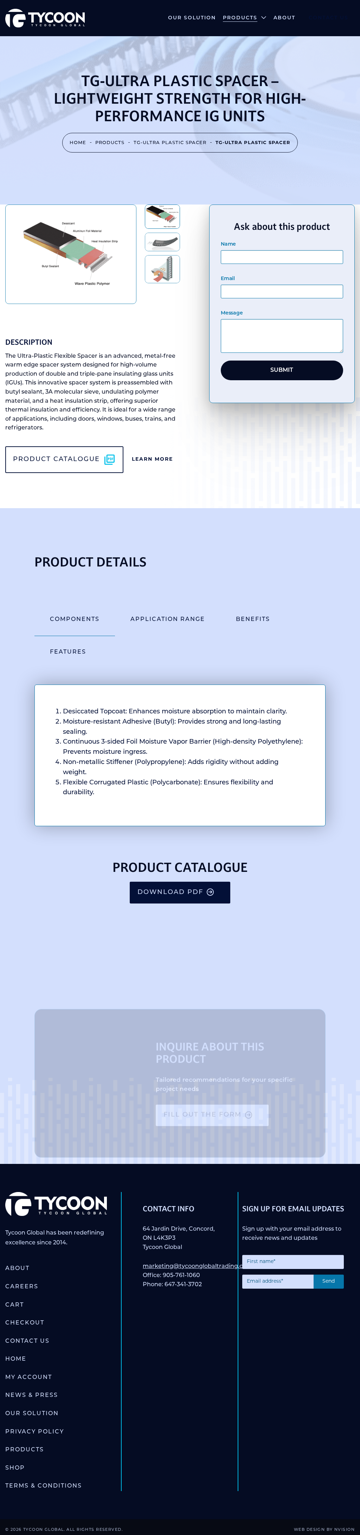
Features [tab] (68, 652)
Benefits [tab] (253, 619)
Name (228, 244)
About (284, 18)
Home (78, 143)
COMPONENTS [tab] (74, 619)
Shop (15, 1468)
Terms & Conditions (43, 1486)
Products (240, 18)
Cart (14, 1305)
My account (28, 1377)
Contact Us (328, 18)
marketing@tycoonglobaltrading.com (197, 1266)
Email (228, 278)
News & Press (31, 1395)
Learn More (152, 459)
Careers (21, 1287)
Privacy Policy (34, 1432)
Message (232, 313)
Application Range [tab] (167, 619)
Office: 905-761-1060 (171, 1275)
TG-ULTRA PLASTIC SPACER (170, 143)
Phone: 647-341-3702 (172, 1285)
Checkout (24, 1323)
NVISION (344, 1530)
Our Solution (192, 18)
